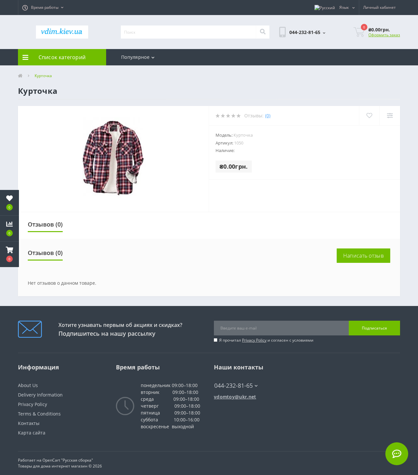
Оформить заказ (384, 35)
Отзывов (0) (45, 224)
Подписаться (374, 328)
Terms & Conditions (39, 414)
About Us (28, 385)
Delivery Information (40, 395)
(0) (267, 115)
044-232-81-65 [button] (233, 385)
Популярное (135, 57)
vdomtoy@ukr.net (235, 397)
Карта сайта (31, 433)
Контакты (29, 423)
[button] (43, 7)
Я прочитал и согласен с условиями (266, 340)
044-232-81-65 (230, 376)
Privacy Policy (254, 340)
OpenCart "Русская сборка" (67, 460)
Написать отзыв (363, 255)
